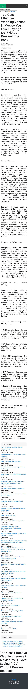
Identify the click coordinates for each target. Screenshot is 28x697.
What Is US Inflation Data (8, 515)
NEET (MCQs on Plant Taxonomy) (10, 605)
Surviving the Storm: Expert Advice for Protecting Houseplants (12, 599)
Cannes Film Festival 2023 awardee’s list (12, 521)
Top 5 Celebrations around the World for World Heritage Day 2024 (12, 557)
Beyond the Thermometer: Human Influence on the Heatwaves (13, 579)
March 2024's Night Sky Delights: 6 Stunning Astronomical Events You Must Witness (14, 541)
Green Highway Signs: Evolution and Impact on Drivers (13, 586)
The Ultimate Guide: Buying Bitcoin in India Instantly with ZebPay (13, 572)
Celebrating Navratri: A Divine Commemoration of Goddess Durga (11, 527)
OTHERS (5, 645)
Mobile (20, 641)
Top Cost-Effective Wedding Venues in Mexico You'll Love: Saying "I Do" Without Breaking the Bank (13, 549)
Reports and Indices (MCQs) (9, 629)
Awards (9, 646)
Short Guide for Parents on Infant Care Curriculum (12, 622)
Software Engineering (14, 645)
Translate (12, 11)
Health (4, 646)
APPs (4, 641)
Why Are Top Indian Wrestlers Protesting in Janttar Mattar (13, 509)
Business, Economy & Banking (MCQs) (12, 611)
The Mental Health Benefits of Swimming (12, 488)
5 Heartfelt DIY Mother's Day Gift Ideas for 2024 (13, 565)
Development (10, 641)
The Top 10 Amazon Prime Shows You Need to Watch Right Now (13, 495)
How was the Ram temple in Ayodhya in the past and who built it (13, 534)
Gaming (16, 641)
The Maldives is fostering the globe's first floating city (13, 468)
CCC (20, 646)
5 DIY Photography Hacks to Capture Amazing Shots (11, 448)
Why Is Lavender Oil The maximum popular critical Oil (13, 455)
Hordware (20, 643)
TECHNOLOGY (7, 643)
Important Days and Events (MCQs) (11, 616)
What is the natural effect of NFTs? (11, 461)
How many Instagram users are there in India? (12, 502)
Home (3, 6)
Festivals (22, 645)
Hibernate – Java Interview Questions (11, 593)
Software (14, 643)
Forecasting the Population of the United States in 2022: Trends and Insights (12, 482)
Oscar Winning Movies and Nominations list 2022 (13, 475)
